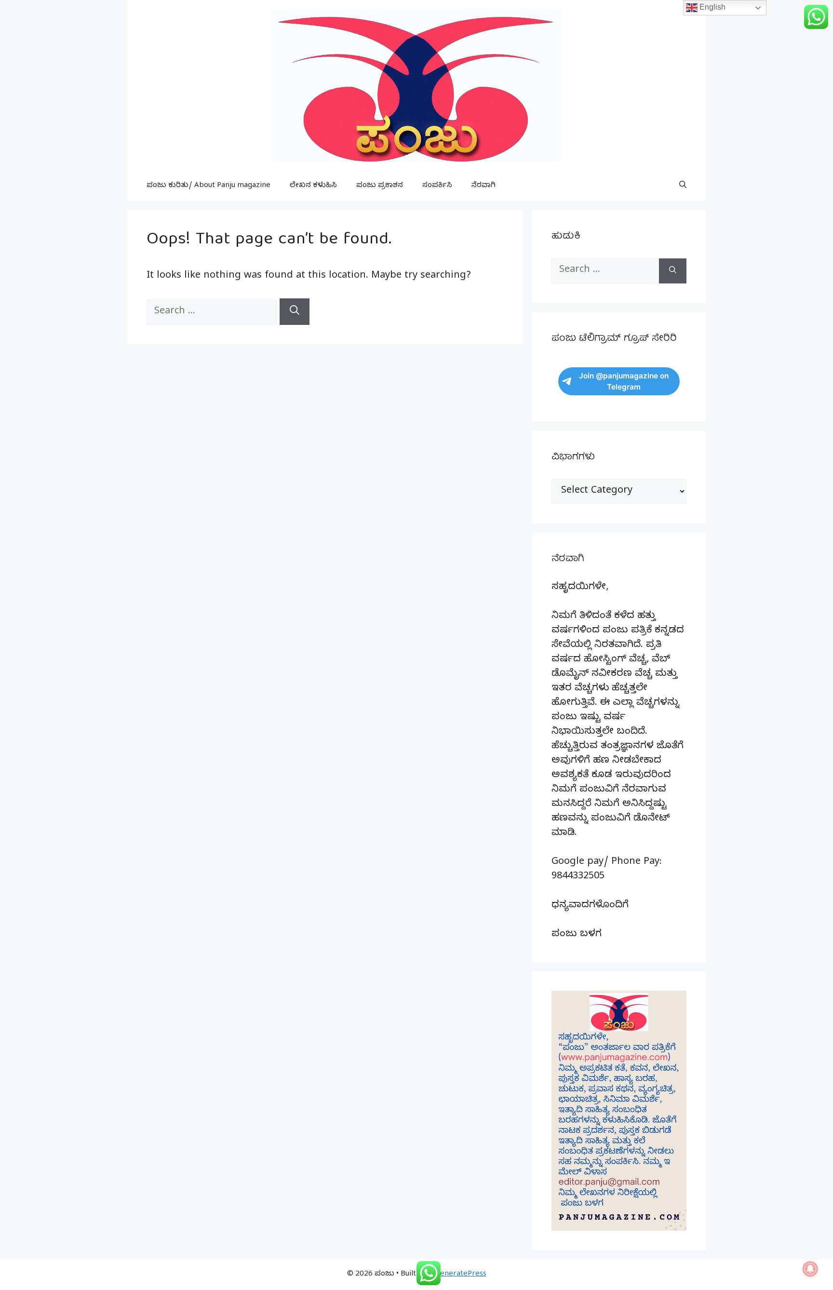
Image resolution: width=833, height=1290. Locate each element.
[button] (683, 186)
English (712, 7)
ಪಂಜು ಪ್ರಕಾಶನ (379, 186)
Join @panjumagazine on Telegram (624, 381)
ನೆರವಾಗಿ (483, 186)
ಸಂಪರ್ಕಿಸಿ (437, 186)
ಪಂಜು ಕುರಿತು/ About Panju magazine (208, 186)
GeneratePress (460, 1274)
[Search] (294, 311)
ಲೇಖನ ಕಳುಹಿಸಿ (313, 186)
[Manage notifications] (810, 1269)
